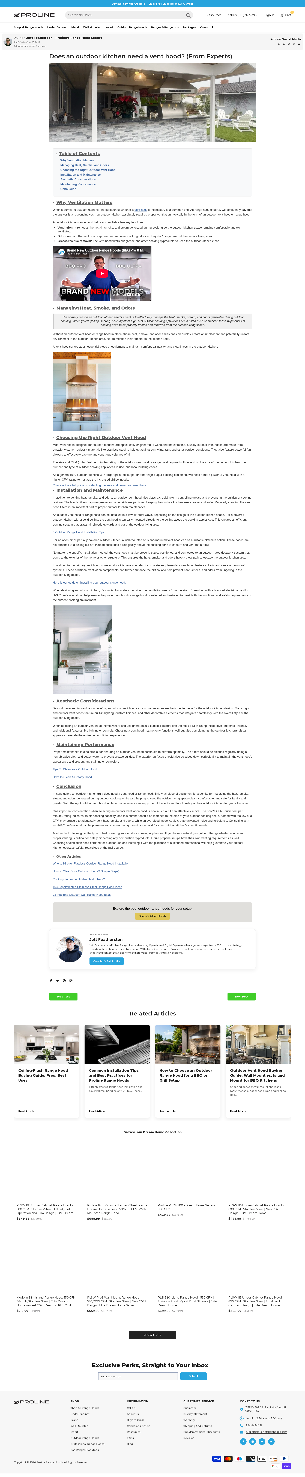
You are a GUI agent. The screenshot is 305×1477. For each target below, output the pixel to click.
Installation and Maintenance (80, 174)
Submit (193, 1376)
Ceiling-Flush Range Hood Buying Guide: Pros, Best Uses (43, 1075)
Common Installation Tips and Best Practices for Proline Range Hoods (114, 1075)
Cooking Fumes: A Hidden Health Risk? (79, 879)
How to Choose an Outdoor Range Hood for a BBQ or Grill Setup (186, 1075)
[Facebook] (284, 44)
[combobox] (124, 15)
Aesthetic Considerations (78, 179)
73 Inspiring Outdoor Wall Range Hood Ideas (82, 894)
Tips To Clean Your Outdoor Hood (75, 769)
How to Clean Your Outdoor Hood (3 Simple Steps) (86, 871)
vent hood (140, 209)
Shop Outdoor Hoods (152, 916)
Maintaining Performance (78, 184)
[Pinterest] (279, 44)
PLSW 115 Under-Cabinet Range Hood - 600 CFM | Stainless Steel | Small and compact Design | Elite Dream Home (256, 1301)
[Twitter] (57, 980)
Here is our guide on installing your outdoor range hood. (89, 582)
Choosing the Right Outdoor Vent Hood (87, 170)
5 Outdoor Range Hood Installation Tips (78, 532)
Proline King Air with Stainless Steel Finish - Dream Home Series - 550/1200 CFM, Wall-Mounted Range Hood (117, 1209)
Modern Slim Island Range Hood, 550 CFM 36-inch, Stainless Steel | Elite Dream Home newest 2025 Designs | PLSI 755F (46, 1301)
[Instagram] (294, 44)
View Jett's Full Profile (106, 961)
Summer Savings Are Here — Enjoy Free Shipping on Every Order (152, 3)
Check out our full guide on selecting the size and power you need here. (100, 485)
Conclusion (68, 189)
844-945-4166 (254, 1425)
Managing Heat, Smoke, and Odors (84, 165)
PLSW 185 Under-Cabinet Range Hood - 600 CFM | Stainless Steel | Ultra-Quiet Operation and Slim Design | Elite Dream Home (45, 1209)
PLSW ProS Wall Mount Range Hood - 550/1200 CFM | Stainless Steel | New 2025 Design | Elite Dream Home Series (116, 1301)
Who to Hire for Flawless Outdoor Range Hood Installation (91, 863)
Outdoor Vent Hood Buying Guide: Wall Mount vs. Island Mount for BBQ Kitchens (257, 1075)
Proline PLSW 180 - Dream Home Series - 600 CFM (186, 1207)
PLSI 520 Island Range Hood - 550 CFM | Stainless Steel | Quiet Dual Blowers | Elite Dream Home (187, 1301)
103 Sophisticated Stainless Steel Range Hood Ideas (87, 887)
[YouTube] (299, 44)
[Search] (129, 15)
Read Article (26, 1111)
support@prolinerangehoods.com (266, 1431)
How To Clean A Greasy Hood (72, 777)
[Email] (71, 980)
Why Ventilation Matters (77, 160)
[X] (289, 44)
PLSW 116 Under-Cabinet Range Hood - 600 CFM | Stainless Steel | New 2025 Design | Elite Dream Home (256, 1209)
